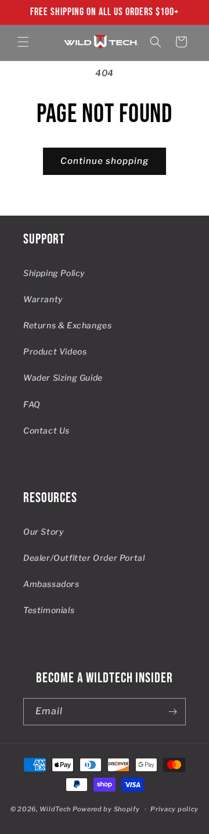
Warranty (43, 299)
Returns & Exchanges (67, 325)
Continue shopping (104, 161)
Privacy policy (174, 809)
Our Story (43, 531)
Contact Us (46, 430)
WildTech (55, 809)
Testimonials (48, 610)
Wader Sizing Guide (63, 377)
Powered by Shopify (106, 809)
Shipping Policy (54, 273)
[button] (23, 42)
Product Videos (55, 351)
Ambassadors (51, 584)
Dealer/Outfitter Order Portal (84, 558)
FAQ (32, 404)
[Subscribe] (172, 711)
